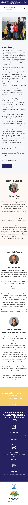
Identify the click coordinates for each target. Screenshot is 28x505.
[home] (8, 8)
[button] (24, 9)
